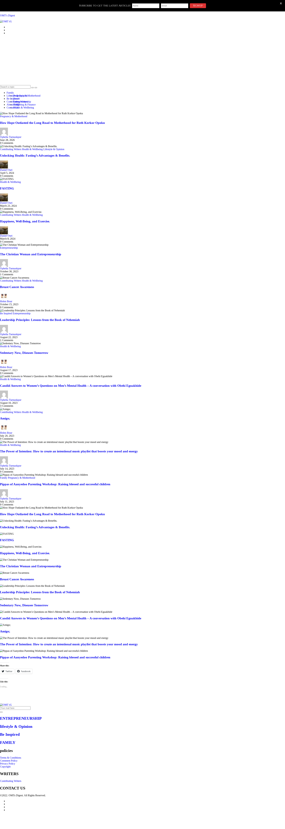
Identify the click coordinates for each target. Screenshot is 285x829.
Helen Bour (6, 301)
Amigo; (5, 418)
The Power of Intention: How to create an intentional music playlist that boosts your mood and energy (69, 451)
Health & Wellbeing (23, 107)
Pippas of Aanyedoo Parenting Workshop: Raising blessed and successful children (55, 484)
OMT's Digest (7, 15)
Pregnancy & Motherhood (26, 95)
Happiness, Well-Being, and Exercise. (25, 221)
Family (10, 92)
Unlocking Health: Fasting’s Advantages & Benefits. (35, 155)
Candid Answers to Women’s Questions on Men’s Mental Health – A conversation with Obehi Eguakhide (70, 385)
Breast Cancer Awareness (17, 287)
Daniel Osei (6, 169)
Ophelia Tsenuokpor (10, 137)
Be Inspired (6, 313)
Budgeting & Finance (24, 104)
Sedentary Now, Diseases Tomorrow (24, 352)
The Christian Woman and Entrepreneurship (30, 254)
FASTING (7, 188)
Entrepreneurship (22, 101)
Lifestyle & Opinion (53, 149)
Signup (198, 5)
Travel (16, 98)
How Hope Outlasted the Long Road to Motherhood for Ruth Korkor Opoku (52, 122)
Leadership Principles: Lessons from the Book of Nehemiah (40, 320)
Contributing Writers (10, 149)
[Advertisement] (142, 60)
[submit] (1, 712)
